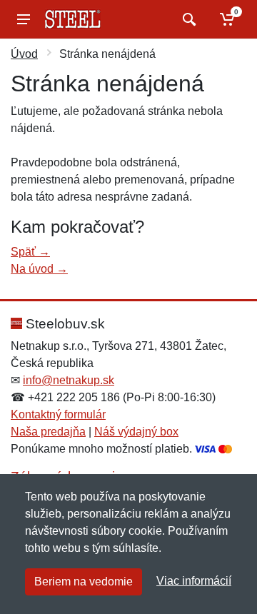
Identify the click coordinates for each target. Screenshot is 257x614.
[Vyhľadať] (187, 19)
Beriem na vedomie (83, 581)
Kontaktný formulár (58, 414)
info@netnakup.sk (68, 380)
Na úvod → (39, 269)
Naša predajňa (48, 432)
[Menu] (23, 19)
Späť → (30, 252)
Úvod (24, 54)
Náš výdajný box (136, 432)
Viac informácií (193, 581)
